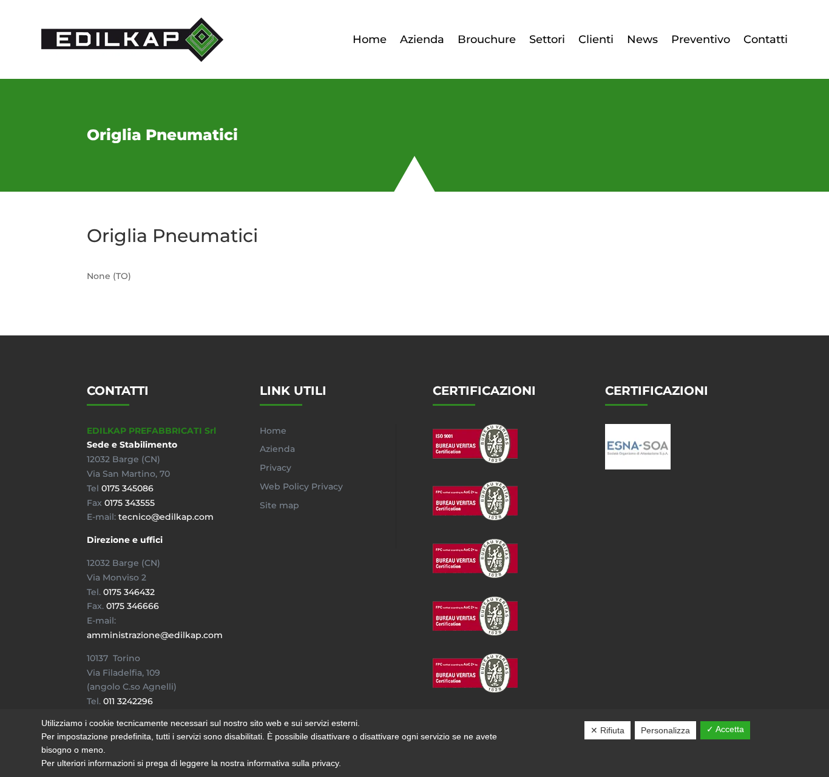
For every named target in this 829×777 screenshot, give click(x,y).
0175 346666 (132, 605)
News (642, 39)
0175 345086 (127, 488)
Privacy (275, 467)
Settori (547, 39)
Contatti (765, 39)
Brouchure (487, 39)
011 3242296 (128, 701)
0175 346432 (129, 592)
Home (370, 39)
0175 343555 (129, 502)
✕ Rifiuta (607, 730)
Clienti (596, 39)
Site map (279, 505)
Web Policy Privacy (301, 486)
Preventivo (700, 39)
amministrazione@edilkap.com (155, 635)
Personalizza (665, 730)
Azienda (422, 39)
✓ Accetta (725, 729)
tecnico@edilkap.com (166, 516)
